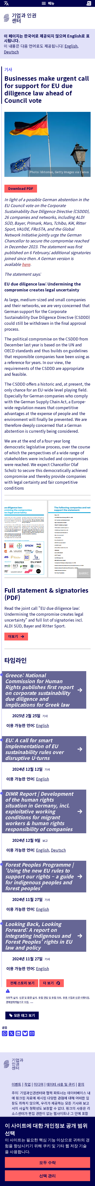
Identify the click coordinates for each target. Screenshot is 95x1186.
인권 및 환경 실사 (28, 997)
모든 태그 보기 (24, 1015)
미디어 (38, 1084)
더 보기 (48, 983)
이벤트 (16, 1084)
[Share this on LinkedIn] (18, 1033)
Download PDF (20, 188)
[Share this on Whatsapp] (4, 1033)
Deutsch (11, 52)
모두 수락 (47, 1162)
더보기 (13, 636)
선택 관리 (47, 1175)
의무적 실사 (12, 997)
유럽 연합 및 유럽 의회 (49, 997)
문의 (81, 1084)
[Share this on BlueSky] (25, 1033)
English (71, 46)
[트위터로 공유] (11, 1033)
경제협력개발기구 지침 (17, 1002)
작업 (27, 1084)
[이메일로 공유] (32, 1033)
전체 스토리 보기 (22, 982)
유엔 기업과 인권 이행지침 (76, 997)
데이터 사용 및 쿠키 (61, 1084)
